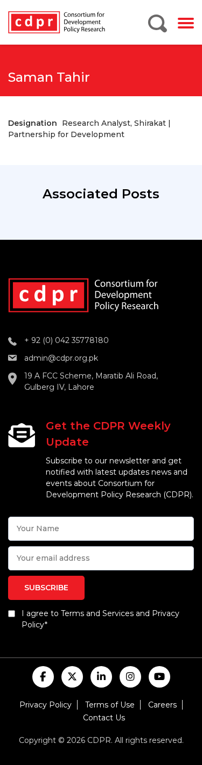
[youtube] (159, 677)
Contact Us (104, 718)
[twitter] (72, 677)
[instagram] (130, 677)
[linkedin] (101, 677)
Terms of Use (110, 705)
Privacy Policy (45, 705)
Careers (162, 705)
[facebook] (43, 677)
